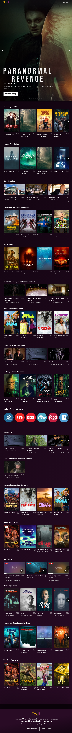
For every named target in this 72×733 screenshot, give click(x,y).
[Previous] (3, 51)
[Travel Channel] (6, 2)
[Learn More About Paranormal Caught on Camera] (24, 301)
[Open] (67, 2)
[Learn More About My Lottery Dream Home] (68, 579)
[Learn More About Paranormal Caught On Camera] (24, 579)
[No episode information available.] (46, 579)
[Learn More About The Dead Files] (24, 365)
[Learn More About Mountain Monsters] (24, 478)
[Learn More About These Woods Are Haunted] (46, 452)
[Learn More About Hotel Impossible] (24, 201)
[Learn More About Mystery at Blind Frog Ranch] (68, 452)
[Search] (63, 2)
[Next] (69, 51)
